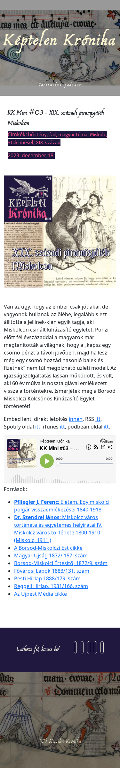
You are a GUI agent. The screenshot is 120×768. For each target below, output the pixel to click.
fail (52, 134)
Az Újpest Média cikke (40, 593)
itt (97, 418)
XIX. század (48, 142)
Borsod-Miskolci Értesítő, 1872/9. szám (61, 563)
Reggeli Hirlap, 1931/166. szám (51, 586)
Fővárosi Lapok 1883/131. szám (51, 570)
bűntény (37, 134)
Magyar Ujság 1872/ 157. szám (51, 555)
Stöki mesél (20, 142)
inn (72, 418)
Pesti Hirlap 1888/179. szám (47, 578)
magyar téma (73, 134)
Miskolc (98, 134)
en (79, 418)
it (105, 426)
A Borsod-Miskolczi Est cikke (48, 547)
